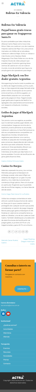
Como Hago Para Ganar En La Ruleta (15, 194)
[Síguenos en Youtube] (8, 314)
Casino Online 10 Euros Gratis (12, 161)
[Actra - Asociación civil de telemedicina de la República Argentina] (18, 3)
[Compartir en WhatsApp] (9, 231)
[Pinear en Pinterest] (23, 231)
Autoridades (8, 329)
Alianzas (6, 337)
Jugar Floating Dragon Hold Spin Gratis (28, 241)
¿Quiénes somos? (10, 325)
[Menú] (2, 3)
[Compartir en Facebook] (12, 231)
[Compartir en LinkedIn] (26, 231)
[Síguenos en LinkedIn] (3, 314)
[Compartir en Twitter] (16, 231)
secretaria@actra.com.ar (10, 305)
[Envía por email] (19, 231)
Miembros (7, 333)
